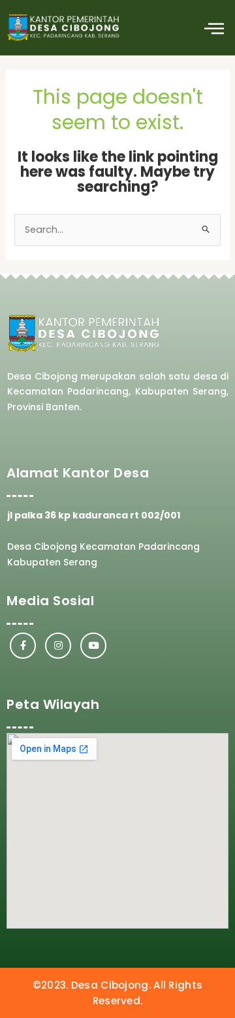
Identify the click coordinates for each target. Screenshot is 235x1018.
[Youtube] (93, 646)
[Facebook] (23, 646)
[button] (213, 27)
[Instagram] (58, 646)
